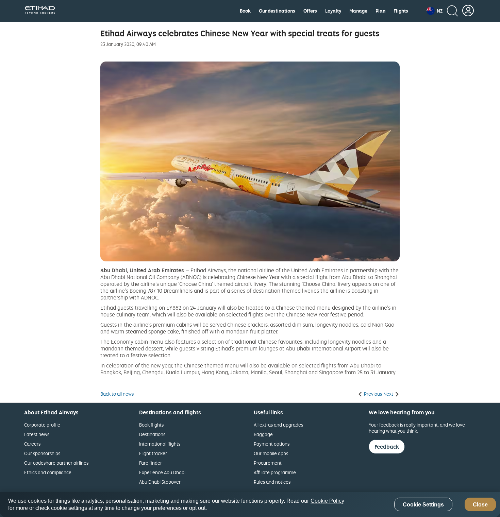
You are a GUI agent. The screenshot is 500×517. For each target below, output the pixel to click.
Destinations (152, 434)
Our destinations (277, 11)
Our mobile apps (271, 453)
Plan (380, 11)
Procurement (268, 463)
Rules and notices (272, 482)
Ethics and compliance (47, 472)
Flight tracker (153, 453)
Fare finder (150, 463)
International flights (159, 444)
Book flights (151, 424)
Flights (401, 11)
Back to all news (117, 394)
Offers (310, 11)
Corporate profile (42, 424)
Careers (32, 444)
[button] (435, 11)
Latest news (36, 434)
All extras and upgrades (278, 424)
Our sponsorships (42, 453)
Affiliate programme (275, 472)
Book (245, 11)
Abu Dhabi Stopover (160, 482)
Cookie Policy (327, 501)
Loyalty (333, 11)
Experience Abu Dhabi (162, 472)
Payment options (271, 444)
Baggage (263, 434)
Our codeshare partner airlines (56, 463)
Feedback (386, 446)
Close (480, 504)
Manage (358, 11)
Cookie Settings (423, 504)
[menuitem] (245, 11)
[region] (250, 504)
